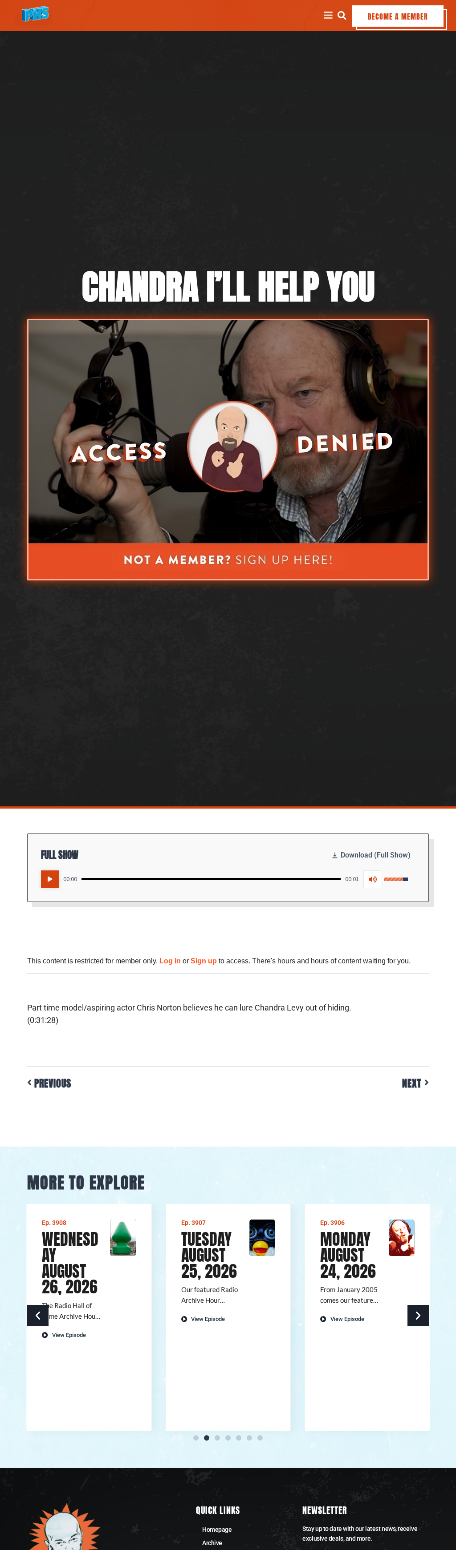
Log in (170, 961)
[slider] (211, 879)
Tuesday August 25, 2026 (209, 1255)
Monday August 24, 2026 (348, 1255)
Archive (212, 1542)
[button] (342, 15)
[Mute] (372, 879)
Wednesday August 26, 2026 (70, 1263)
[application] (224, 879)
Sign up (204, 961)
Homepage (217, 1529)
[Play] (50, 879)
